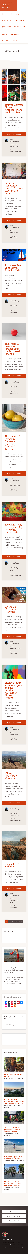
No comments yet (15, 151)
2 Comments (14, 393)
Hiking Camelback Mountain (11, 776)
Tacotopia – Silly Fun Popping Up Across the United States (13, 528)
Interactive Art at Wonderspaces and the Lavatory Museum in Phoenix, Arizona (14, 690)
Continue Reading (16, 135)
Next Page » (18, 921)
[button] (24, 40)
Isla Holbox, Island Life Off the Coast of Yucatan (14, 1157)
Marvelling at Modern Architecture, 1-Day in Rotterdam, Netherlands (13, 1183)
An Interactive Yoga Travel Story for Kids (13, 268)
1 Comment (13, 312)
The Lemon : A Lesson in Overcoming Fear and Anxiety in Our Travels (13, 443)
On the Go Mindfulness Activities (11, 609)
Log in (22, 1247)
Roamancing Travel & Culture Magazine (7, 5)
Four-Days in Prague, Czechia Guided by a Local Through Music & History (14, 1101)
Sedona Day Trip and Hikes (14, 865)
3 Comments (14, 237)
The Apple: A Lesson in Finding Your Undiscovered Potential (12, 348)
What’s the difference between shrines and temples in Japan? (12, 1129)
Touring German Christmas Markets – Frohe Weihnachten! (14, 108)
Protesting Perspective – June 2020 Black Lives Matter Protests (14, 188)
